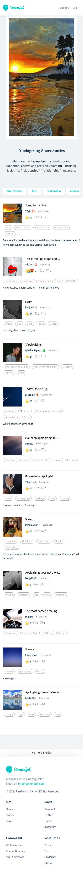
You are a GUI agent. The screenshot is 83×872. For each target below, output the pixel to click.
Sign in (10, 821)
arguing (9, 233)
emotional (56, 460)
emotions (10, 460)
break (8, 323)
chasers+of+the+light (45, 366)
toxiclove (27, 281)
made (35, 633)
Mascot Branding (16, 851)
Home (9, 809)
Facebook (50, 809)
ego (36, 594)
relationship (54, 191)
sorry (27, 417)
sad (59, 281)
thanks (59, 541)
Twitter (48, 815)
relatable (40, 460)
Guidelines (50, 857)
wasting (64, 498)
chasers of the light (16, 366)
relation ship (42, 227)
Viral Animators (15, 857)
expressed (10, 633)
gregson (67, 366)
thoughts (25, 411)
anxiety (25, 460)
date (52, 498)
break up (71, 281)
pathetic (48, 633)
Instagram (50, 827)
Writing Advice (14, 845)
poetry (9, 372)
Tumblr (48, 821)
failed (41, 323)
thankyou (27, 541)
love (34, 191)
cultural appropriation (48, 411)
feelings (71, 460)
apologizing (61, 227)
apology (9, 411)
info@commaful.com (31, 783)
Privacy (48, 845)
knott (21, 372)
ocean (53, 323)
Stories (10, 815)
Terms (47, 851)
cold (29, 323)
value (47, 594)
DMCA (48, 863)
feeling (62, 633)
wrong (9, 594)
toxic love (11, 281)
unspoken (10, 541)
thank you (43, 541)
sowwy (9, 671)
